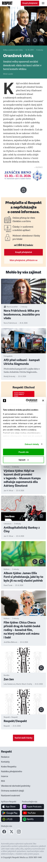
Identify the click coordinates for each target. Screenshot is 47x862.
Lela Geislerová (9, 684)
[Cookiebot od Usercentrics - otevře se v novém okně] (27, 400)
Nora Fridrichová (10, 323)
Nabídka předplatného (11, 771)
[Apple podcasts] (33, 806)
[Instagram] (19, 834)
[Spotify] (33, 819)
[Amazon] (10, 819)
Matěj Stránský (9, 376)
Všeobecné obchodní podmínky (15, 786)
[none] (42, 40)
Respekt (7, 726)
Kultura (6, 467)
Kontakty (5, 762)
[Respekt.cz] (7, 3)
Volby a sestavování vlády (13, 50)
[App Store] (10, 806)
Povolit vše (24, 452)
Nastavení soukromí (10, 795)
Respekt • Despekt (11, 717)
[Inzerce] (23, 175)
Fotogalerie (8, 356)
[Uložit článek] (28, 40)
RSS (3, 781)
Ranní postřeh (12, 307)
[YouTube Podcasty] (33, 813)
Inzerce (4, 776)
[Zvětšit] (23, 26)
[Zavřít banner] (43, 400)
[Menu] (43, 3)
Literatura (7, 524)
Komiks (6, 675)
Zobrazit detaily (32, 444)
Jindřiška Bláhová (10, 642)
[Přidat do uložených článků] (41, 299)
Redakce (5, 757)
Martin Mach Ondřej (24, 684)
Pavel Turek (8, 585)
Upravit (22, 460)
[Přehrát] (35, 299)
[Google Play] (10, 813)
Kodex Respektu (8, 766)
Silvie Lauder (8, 74)
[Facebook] (4, 834)
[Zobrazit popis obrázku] (35, 40)
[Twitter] (11, 834)
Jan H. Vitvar (8, 491)
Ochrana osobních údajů (12, 790)
